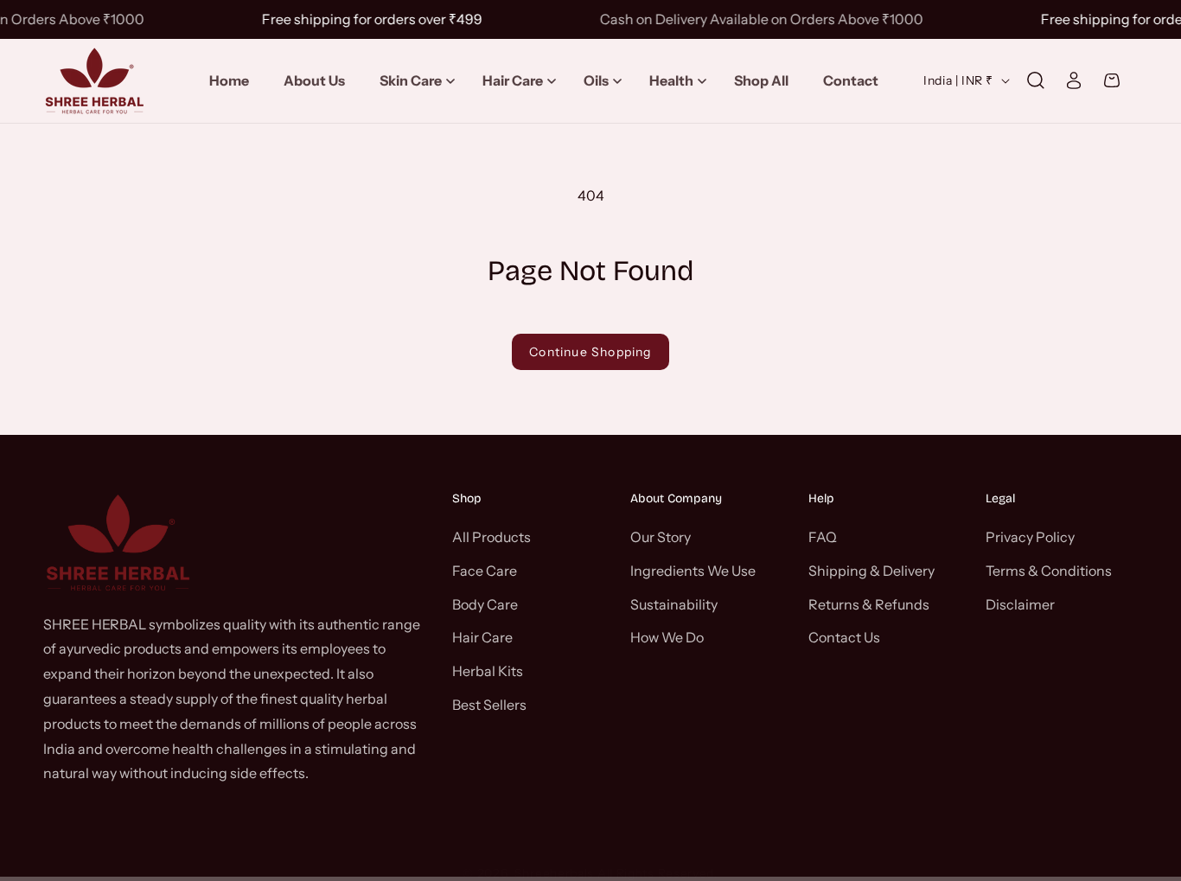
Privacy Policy (1030, 536)
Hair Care (482, 637)
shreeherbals (554, 873)
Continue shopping (590, 352)
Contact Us (844, 637)
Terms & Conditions (1049, 569)
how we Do (667, 637)
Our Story (660, 536)
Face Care (484, 569)
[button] (413, 80)
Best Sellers (489, 703)
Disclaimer (1020, 603)
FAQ (822, 536)
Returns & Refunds (868, 603)
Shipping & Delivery (871, 569)
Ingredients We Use (693, 569)
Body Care (485, 603)
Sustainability (674, 603)
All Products (491, 536)
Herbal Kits (487, 670)
